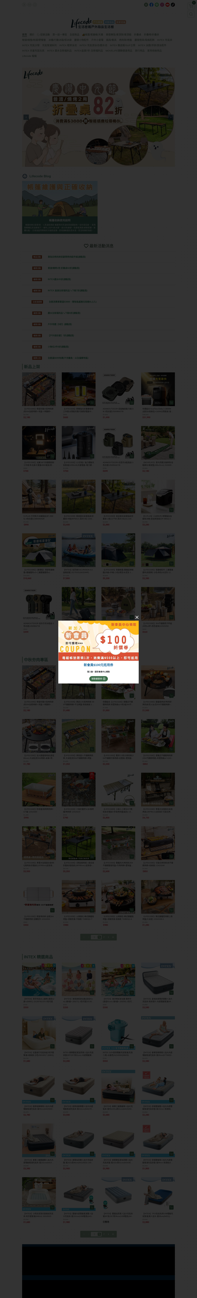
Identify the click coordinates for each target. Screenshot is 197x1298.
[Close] (137, 617)
